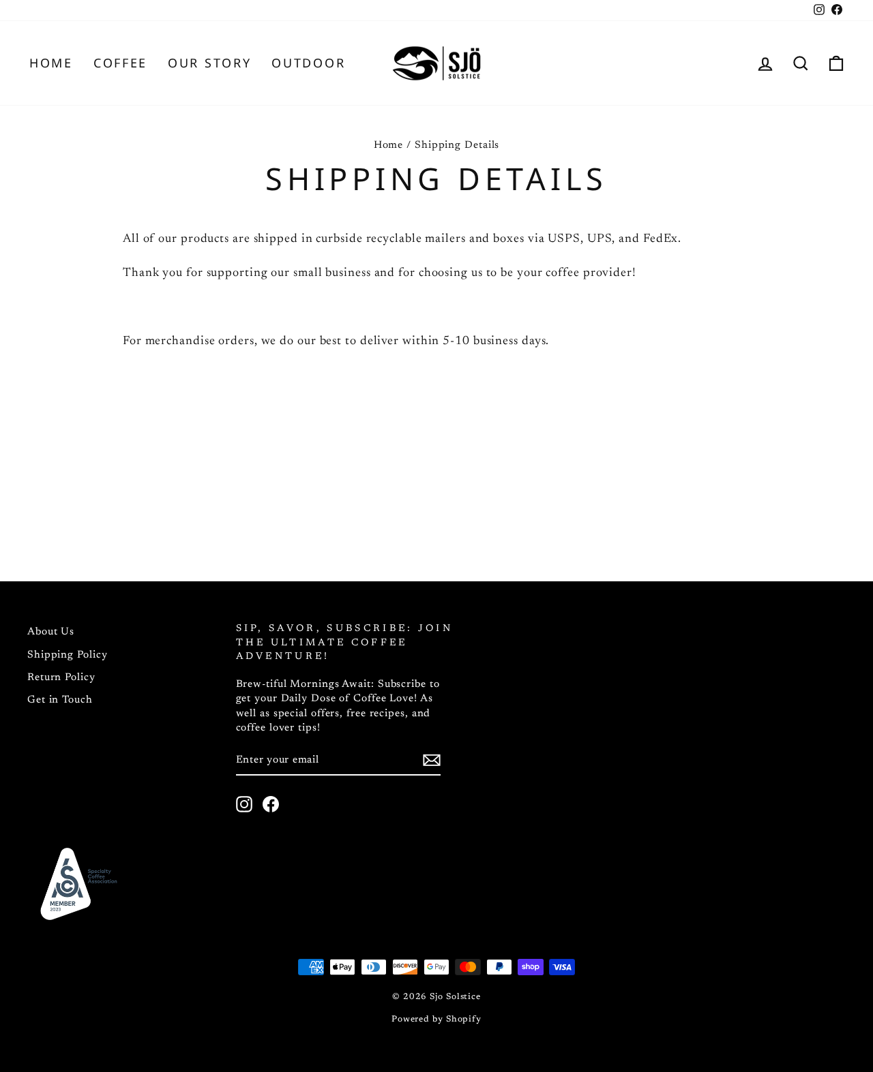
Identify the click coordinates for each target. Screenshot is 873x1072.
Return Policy (61, 678)
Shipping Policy (67, 655)
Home (51, 63)
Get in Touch (60, 700)
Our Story (209, 63)
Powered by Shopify (436, 1019)
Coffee (120, 63)
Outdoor (308, 63)
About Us (50, 632)
